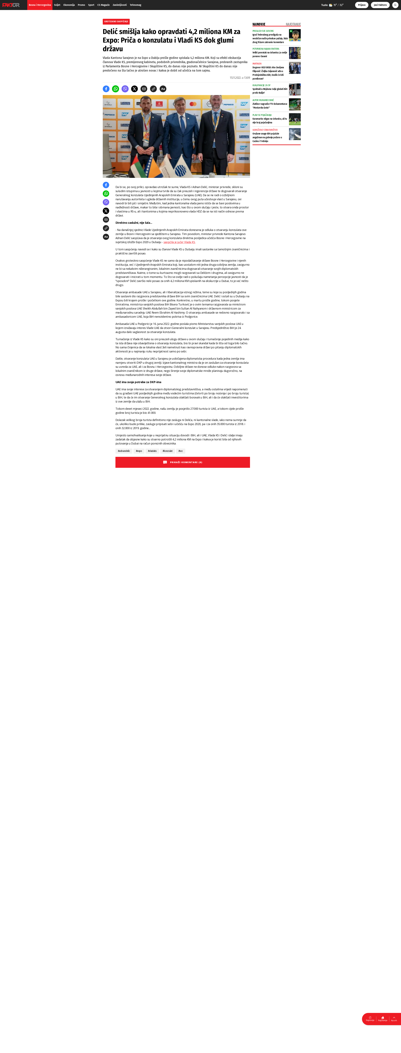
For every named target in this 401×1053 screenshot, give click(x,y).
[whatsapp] (115, 88)
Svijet (57, 5)
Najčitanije (382, 1020)
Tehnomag (135, 5)
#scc (181, 451)
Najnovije (370, 1020)
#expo (139, 451)
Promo (81, 5)
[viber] (125, 88)
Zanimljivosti (120, 5)
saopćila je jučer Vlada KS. (179, 242)
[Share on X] (134, 88)
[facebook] (106, 88)
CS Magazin (103, 5)
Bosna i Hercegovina (40, 5)
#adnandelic (124, 451)
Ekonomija (69, 5)
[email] (143, 88)
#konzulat (167, 451)
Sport (91, 5)
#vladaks (152, 451)
